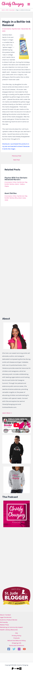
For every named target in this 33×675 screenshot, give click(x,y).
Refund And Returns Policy (16, 640)
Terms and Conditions (16, 645)
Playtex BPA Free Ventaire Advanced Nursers (16, 179)
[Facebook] (8, 649)
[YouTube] (24, 649)
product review (21, 198)
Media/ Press (4, 625)
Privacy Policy (16, 635)
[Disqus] (16, 231)
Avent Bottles (11, 193)
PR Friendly (4, 622)
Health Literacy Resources (9, 630)
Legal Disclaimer (5, 617)
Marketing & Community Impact (11, 627)
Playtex (7, 186)
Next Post (16, 160)
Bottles (12, 184)
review (6, 200)
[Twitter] (13, 649)
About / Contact (5, 615)
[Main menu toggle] (28, 4)
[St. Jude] (16, 595)
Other (14, 182)
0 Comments (6, 29)
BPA (16, 198)
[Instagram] (19, 649)
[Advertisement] (15, 556)
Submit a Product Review (8, 620)
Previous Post (16, 156)
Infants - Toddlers (20, 184)
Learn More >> (7, 413)
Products (16, 638)
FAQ (16, 633)
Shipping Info (16, 643)
